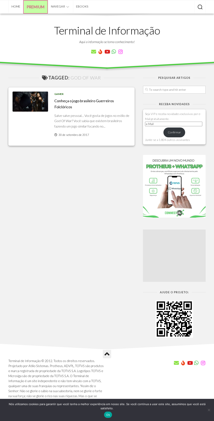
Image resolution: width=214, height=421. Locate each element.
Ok (108, 414)
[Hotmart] (100, 51)
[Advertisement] (174, 256)
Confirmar (174, 132)
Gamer (59, 94)
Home (15, 6)
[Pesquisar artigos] (200, 7)
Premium (36, 7)
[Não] (209, 410)
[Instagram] (120, 51)
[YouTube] (107, 51)
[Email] (93, 51)
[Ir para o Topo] (107, 354)
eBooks (82, 6)
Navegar (58, 6)
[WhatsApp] (113, 51)
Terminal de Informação (107, 30)
